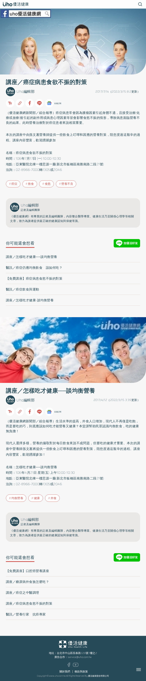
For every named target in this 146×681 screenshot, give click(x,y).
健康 (37, 498)
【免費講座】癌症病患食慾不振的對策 (34, 278)
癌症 (14, 184)
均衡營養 (17, 498)
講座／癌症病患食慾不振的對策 (29, 603)
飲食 (31, 184)
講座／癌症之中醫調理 (22, 592)
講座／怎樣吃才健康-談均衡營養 (30, 300)
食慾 (48, 184)
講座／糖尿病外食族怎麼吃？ (27, 581)
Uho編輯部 (25, 91)
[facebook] (69, 666)
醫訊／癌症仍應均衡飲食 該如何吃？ (34, 267)
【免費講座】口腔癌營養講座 (27, 570)
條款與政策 (81, 672)
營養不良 (67, 184)
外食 (54, 498)
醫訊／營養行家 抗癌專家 (26, 614)
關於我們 (65, 672)
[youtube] (75, 666)
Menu (142, 669)
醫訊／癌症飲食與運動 (22, 289)
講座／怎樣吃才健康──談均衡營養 (31, 256)
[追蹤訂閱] (49, 103)
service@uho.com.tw (80, 657)
